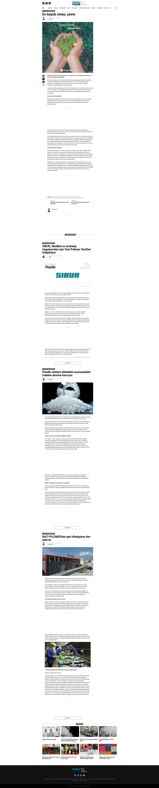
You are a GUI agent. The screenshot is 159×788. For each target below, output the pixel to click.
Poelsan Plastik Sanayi (74, 196)
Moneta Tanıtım (79, 786)
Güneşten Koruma (83, 779)
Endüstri (81, 780)
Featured (55, 196)
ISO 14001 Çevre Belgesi (63, 196)
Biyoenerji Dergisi (110, 779)
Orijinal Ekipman (74, 779)
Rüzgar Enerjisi (65, 779)
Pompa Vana (57, 779)
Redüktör (75, 780)
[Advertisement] (70, 117)
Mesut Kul (51, 19)
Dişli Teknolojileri (49, 779)
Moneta (86, 780)
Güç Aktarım (102, 779)
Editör (50, 256)
